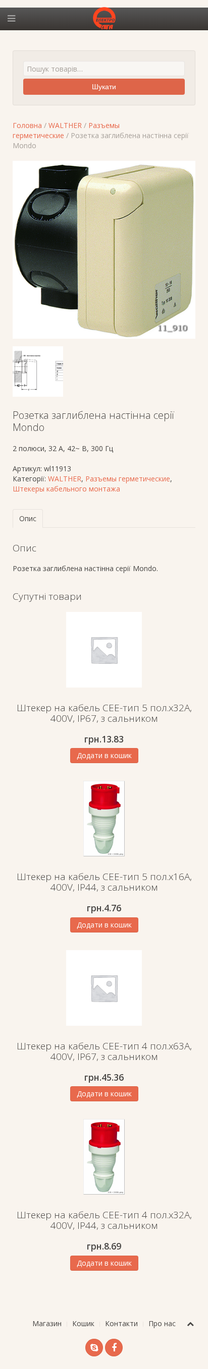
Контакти (121, 1323)
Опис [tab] (27, 518)
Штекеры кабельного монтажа (66, 488)
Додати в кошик (104, 755)
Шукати (104, 87)
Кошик (83, 1323)
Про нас (162, 1323)
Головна (27, 125)
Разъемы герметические (127, 478)
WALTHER (65, 125)
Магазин (47, 1323)
